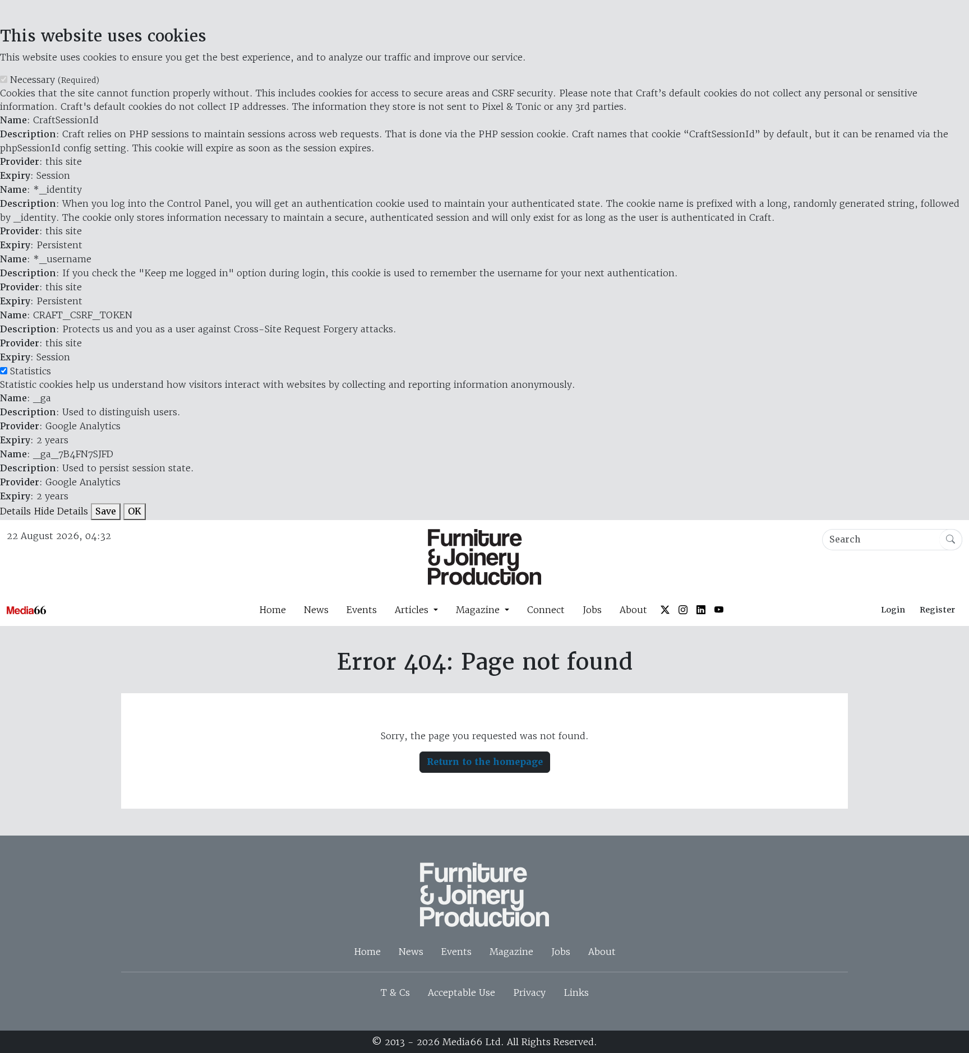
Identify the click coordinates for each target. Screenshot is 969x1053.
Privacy (529, 992)
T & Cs (395, 992)
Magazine (511, 951)
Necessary (54, 79)
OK (134, 511)
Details (15, 511)
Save (105, 511)
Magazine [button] (479, 609)
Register (937, 610)
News (316, 609)
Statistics (30, 371)
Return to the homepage (485, 762)
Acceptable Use (461, 992)
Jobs (592, 609)
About (633, 609)
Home (272, 609)
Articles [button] (413, 609)
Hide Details (61, 511)
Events (362, 609)
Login (893, 610)
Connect (546, 609)
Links (576, 992)
